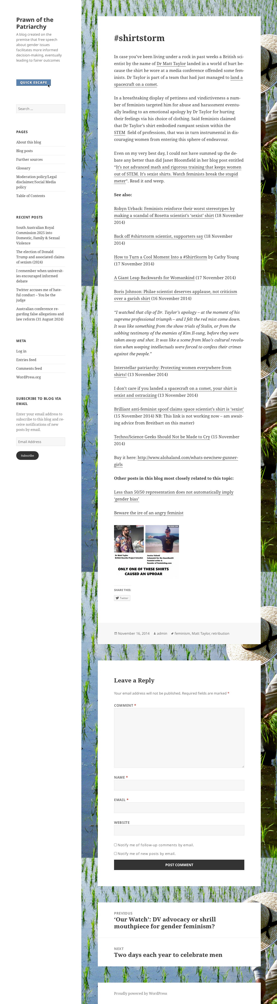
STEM (119, 132)
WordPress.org (28, 377)
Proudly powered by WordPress (140, 993)
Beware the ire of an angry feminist (149, 513)
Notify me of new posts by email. (147, 853)
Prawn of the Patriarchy (34, 23)
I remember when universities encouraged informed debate (39, 276)
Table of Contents (30, 195)
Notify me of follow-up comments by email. (156, 845)
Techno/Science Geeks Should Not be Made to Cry (162, 437)
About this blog (28, 142)
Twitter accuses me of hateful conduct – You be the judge (39, 295)
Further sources (29, 159)
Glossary (23, 168)
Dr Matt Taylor (171, 63)
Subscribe (27, 455)
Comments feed (29, 368)
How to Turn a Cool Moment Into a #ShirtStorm (160, 257)
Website (122, 822)
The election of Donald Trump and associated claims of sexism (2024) (40, 257)
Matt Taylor (201, 633)
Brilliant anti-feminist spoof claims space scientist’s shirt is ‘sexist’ (179, 409)
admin (162, 633)
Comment (125, 705)
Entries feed (26, 359)
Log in (21, 351)
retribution (220, 633)
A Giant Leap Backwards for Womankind (154, 277)
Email (121, 799)
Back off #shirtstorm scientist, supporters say (158, 236)
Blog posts (24, 150)
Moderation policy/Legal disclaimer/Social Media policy (36, 182)
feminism (182, 633)
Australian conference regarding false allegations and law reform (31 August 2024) (40, 314)
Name (121, 777)
